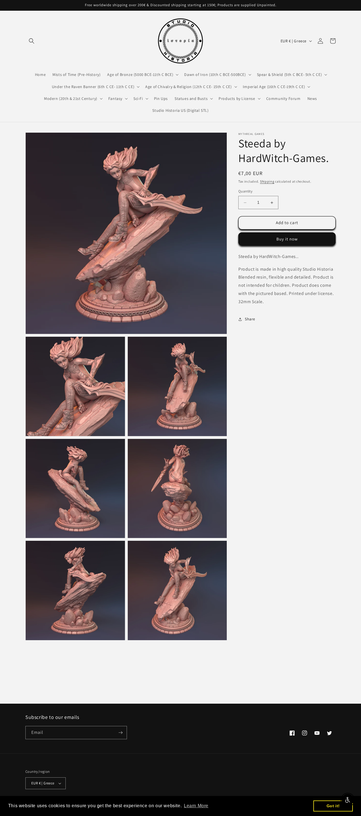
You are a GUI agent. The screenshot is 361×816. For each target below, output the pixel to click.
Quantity (245, 191)
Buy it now (287, 239)
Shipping (267, 181)
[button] (31, 41)
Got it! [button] (333, 806)
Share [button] (250, 318)
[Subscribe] (120, 732)
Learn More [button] (196, 805)
